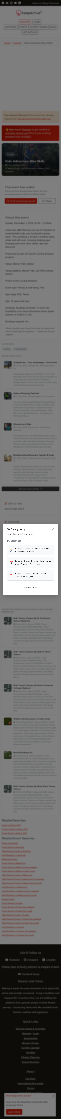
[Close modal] (53, 528)
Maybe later (30, 587)
